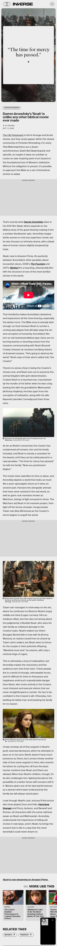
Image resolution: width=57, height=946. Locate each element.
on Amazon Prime (38, 879)
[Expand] (43, 920)
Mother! (14, 267)
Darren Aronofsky (33, 222)
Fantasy (24, 934)
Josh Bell (11, 125)
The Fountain (37, 264)
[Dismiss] (52, 920)
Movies (8, 934)
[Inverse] (22, 4)
